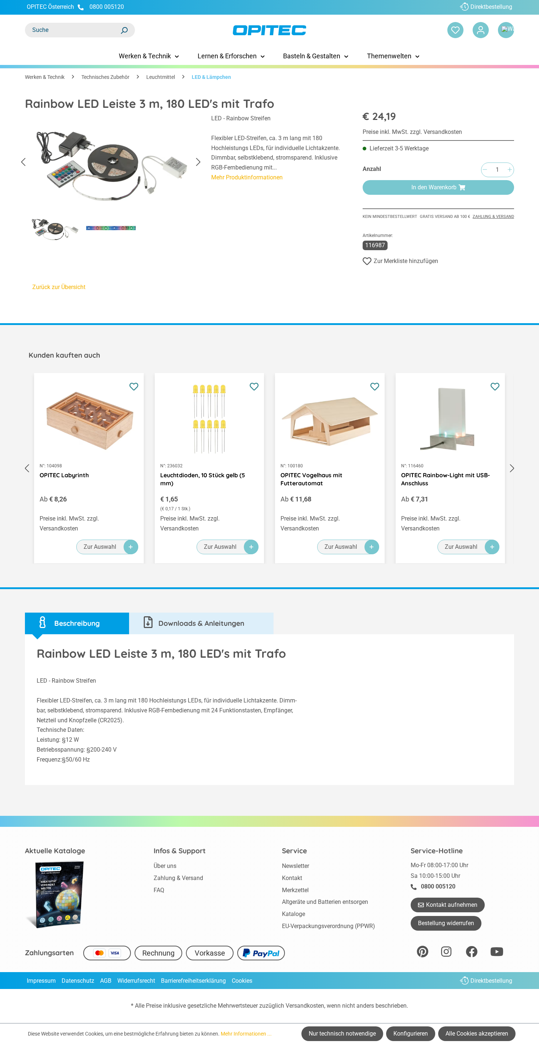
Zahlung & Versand (493, 216)
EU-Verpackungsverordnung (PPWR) (328, 926)
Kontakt (292, 878)
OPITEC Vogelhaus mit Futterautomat (311, 479)
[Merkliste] (455, 30)
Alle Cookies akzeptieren (476, 1033)
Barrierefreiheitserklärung (193, 980)
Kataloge (293, 913)
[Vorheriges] (23, 162)
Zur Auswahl (100, 546)
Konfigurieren (410, 1033)
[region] (110, 180)
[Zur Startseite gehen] (269, 30)
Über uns (165, 865)
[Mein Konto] (481, 30)
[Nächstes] (198, 162)
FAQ (159, 890)
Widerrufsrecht (136, 980)
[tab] (77, 623)
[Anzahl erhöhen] (509, 170)
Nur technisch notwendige (342, 1033)
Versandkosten (305, 1005)
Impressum (41, 980)
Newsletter (295, 865)
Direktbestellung (491, 6)
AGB (105, 980)
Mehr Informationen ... (246, 1034)
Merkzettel (295, 890)
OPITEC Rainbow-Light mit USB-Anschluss (445, 479)
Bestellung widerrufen (446, 923)
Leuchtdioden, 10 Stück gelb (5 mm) (202, 479)
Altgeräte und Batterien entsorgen (325, 901)
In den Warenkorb (433, 187)
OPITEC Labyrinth (64, 475)
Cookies (242, 980)
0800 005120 (106, 6)
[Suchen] (124, 30)
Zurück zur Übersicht (58, 287)
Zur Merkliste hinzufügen (406, 261)
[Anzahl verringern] (484, 170)
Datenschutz (78, 980)
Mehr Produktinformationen (247, 177)
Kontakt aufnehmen (451, 904)
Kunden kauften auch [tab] (64, 355)
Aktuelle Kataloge (55, 850)
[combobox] (73, 30)
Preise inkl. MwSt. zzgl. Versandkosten (412, 131)
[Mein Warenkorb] (506, 30)
